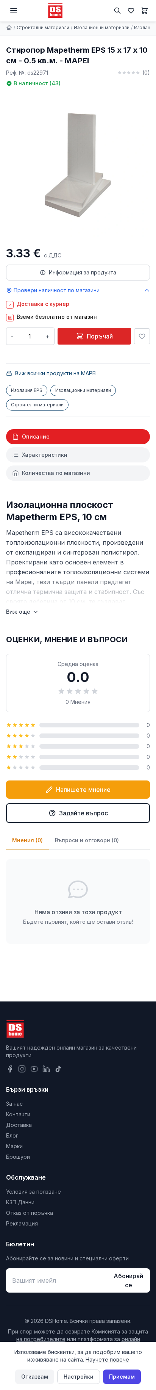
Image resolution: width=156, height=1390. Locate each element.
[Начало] (9, 28)
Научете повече (107, 1359)
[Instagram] (22, 1069)
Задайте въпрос (83, 813)
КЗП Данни (20, 1202)
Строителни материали (43, 27)
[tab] (78, 436)
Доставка (19, 1125)
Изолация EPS (26, 390)
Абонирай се (128, 1280)
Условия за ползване (33, 1191)
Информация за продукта (82, 272)
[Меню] (13, 10)
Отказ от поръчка (29, 1213)
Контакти (18, 1114)
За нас (14, 1103)
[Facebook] (10, 1069)
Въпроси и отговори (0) (87, 840)
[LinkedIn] (46, 1069)
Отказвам (34, 1376)
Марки (14, 1146)
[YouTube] (34, 1069)
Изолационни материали (101, 27)
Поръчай (100, 336)
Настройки (79, 1376)
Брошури (18, 1156)
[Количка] (144, 10)
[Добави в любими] (142, 336)
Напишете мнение (83, 789)
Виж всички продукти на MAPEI (56, 373)
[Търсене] (117, 10)
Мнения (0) (27, 840)
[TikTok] (58, 1069)
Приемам (122, 1376)
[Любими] (131, 10)
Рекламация (22, 1223)
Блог (12, 1135)
